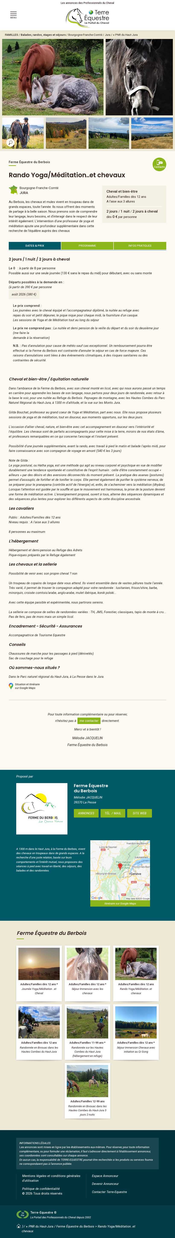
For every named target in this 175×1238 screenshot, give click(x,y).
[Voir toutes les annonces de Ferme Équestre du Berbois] (41, 808)
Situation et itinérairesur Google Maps (27, 686)
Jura (107, 34)
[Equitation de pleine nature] (87, 1091)
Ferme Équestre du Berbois (75, 1226)
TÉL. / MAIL (113, 813)
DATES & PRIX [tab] (34, 245)
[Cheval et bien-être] (39, 973)
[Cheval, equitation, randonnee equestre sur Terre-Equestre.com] (88, 18)
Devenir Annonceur (105, 1184)
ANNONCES (86, 813)
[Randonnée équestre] (39, 1032)
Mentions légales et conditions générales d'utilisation (51, 1178)
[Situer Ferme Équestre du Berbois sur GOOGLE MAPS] (120, 870)
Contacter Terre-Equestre (109, 1192)
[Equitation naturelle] (87, 973)
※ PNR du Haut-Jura (125, 34)
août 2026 (19, 294)
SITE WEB (139, 813)
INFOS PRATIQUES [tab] (140, 245)
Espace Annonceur (105, 1176)
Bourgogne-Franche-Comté (85, 34)
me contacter (89, 721)
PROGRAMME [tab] (87, 245)
